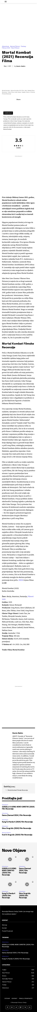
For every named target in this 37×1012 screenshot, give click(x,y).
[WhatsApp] (25, 104)
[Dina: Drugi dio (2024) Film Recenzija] (27, 884)
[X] (16, 104)
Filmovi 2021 (6, 48)
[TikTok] (16, 1007)
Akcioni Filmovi (15, 46)
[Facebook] (12, 104)
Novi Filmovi (15, 48)
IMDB (21, 580)
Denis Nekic (20, 66)
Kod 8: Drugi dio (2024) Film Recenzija (17, 835)
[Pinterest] (21, 104)
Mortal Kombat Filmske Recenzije (18, 790)
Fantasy (23, 46)
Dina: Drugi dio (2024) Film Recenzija (16, 828)
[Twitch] (20, 1007)
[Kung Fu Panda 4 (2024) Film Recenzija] (10, 884)
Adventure (5, 46)
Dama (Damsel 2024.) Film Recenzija (16, 815)
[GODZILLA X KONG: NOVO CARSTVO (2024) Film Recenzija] (10, 859)
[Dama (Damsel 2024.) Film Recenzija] (27, 859)
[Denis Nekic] (6, 755)
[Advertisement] (18, 22)
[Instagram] (12, 1007)
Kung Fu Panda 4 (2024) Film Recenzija (17, 822)
